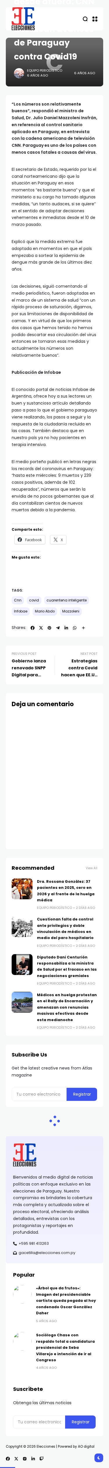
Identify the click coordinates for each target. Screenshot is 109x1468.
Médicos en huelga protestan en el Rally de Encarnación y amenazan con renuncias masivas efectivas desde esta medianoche (67, 1007)
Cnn (18, 600)
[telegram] (58, 628)
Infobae (20, 611)
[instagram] (25, 1459)
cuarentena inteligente (67, 600)
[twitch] (42, 1459)
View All (91, 868)
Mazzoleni (70, 611)
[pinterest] (49, 628)
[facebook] (33, 628)
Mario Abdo (45, 611)
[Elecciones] (23, 18)
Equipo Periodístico (44, 70)
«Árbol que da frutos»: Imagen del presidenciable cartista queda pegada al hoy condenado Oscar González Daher (66, 1300)
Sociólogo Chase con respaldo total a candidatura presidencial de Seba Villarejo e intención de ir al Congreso (65, 1347)
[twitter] (41, 628)
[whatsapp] (75, 628)
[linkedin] (66, 628)
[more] (83, 628)
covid (34, 600)
